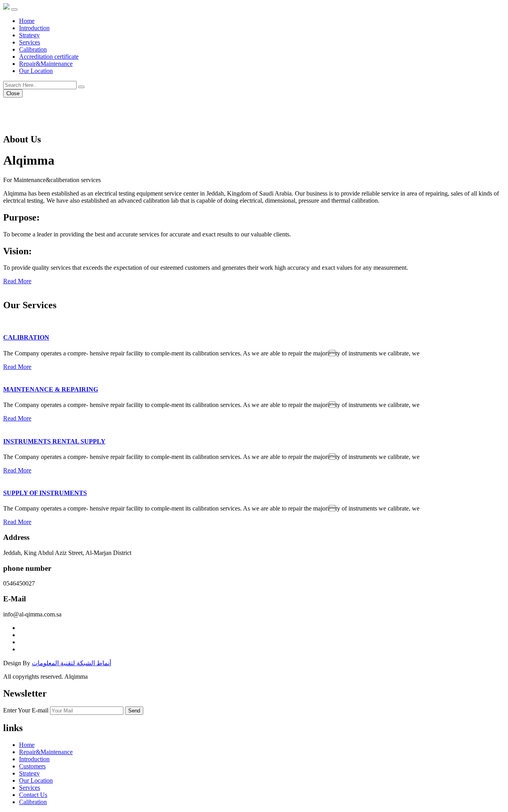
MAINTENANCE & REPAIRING (50, 389)
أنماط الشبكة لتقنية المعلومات (71, 663)
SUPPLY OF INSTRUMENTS (45, 493)
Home (27, 20)
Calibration (33, 49)
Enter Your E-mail (25, 710)
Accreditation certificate (49, 56)
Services (29, 42)
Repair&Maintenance (46, 63)
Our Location (36, 70)
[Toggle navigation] (14, 9)
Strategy (29, 35)
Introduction (34, 28)
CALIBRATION (26, 337)
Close (12, 93)
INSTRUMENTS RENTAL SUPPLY (54, 441)
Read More (17, 281)
